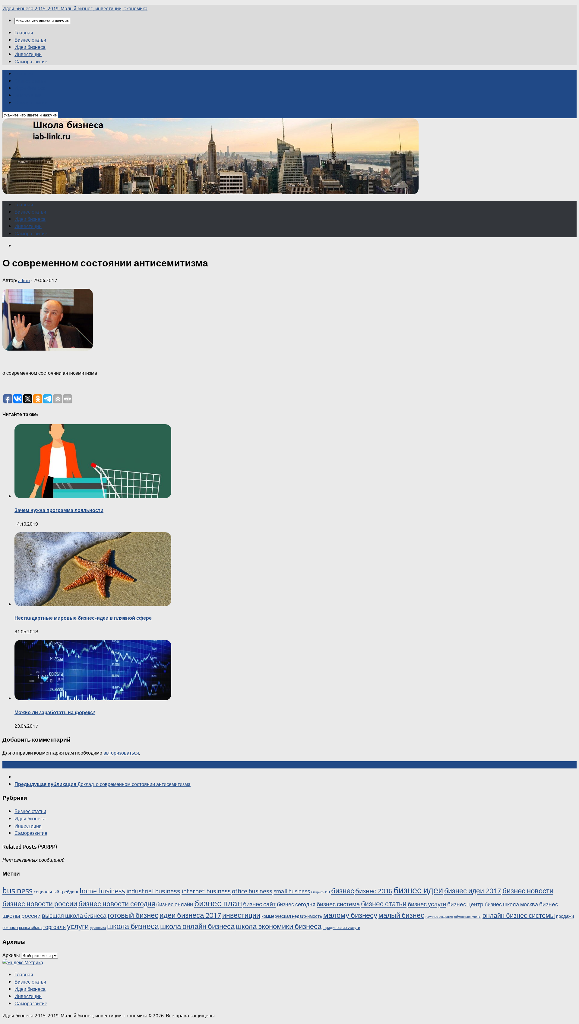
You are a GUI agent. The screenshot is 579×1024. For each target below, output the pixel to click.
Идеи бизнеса (30, 47)
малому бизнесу (350, 915)
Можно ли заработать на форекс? (54, 712)
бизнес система (338, 904)
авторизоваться (121, 752)
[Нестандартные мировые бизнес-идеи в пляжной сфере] (92, 604)
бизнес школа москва (511, 904)
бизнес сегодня (296, 904)
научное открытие (439, 916)
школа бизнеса (133, 926)
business (17, 890)
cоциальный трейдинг (56, 891)
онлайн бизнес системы (518, 915)
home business (102, 891)
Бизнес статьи (30, 39)
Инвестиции (28, 54)
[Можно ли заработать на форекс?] (92, 698)
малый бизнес (401, 915)
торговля (54, 927)
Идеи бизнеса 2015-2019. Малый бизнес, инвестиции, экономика (74, 8)
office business (252, 891)
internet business (206, 891)
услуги (78, 926)
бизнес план (218, 903)
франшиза (98, 927)
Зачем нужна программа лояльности (58, 510)
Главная (23, 32)
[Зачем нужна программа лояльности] (92, 496)
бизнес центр (465, 904)
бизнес (342, 890)
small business (292, 891)
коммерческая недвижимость (291, 916)
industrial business (153, 891)
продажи (565, 916)
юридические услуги (341, 927)
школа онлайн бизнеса (197, 926)
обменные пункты (467, 916)
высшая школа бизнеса (74, 915)
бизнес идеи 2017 (472, 891)
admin (24, 280)
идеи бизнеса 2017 (190, 915)
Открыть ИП (320, 892)
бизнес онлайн (174, 904)
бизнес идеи (418, 890)
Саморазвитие (30, 61)
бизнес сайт (259, 904)
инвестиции (241, 915)
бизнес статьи (384, 903)
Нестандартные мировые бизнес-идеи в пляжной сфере (83, 618)
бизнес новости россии (39, 903)
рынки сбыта (30, 927)
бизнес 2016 (373, 891)
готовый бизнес (133, 915)
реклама (10, 927)
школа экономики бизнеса (278, 926)
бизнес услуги (427, 904)
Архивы (11, 955)
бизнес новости (527, 890)
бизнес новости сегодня (116, 903)
